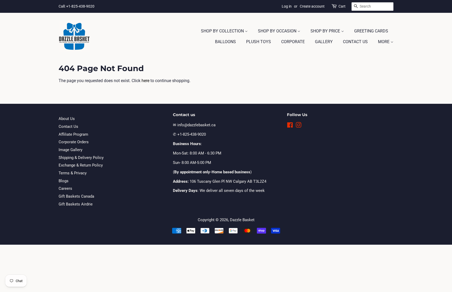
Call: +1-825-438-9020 (76, 6)
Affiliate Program (73, 134)
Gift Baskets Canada (76, 196)
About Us (67, 118)
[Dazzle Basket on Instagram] (298, 126)
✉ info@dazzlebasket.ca (194, 125)
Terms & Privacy (73, 173)
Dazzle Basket (242, 219)
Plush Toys (258, 41)
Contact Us (355, 41)
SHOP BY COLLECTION (223, 30)
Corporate (293, 41)
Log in (287, 6)
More (384, 41)
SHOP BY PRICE (325, 30)
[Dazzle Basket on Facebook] (290, 126)
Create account (312, 6)
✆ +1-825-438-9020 (189, 134)
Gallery (324, 41)
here (145, 80)
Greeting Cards (371, 30)
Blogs (64, 181)
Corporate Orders (74, 142)
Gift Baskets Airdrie (76, 204)
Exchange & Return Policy (81, 165)
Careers (65, 188)
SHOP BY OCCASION (277, 30)
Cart (342, 6)
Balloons (225, 41)
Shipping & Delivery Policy (81, 157)
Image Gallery (70, 149)
